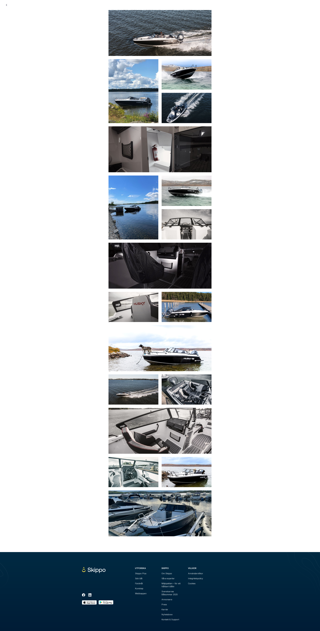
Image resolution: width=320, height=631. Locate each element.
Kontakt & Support (170, 619)
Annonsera (167, 599)
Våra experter (168, 578)
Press (164, 604)
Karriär (165, 609)
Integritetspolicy (195, 578)
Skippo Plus (140, 573)
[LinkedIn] (90, 595)
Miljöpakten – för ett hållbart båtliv (171, 585)
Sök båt (138, 578)
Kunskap (139, 588)
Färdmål (139, 583)
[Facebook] (83, 595)
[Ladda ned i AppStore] (89, 602)
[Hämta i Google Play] (106, 602)
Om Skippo (167, 573)
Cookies (192, 583)
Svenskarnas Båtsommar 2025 (170, 593)
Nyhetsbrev (167, 614)
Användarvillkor (195, 573)
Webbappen (140, 593)
